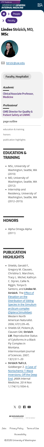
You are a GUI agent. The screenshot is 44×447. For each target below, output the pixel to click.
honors (7, 134)
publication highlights (14, 139)
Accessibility (20, 434)
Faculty (11, 21)
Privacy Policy (16, 428)
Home (3, 15)
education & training (13, 129)
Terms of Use (33, 428)
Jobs (4, 428)
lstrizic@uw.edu (15, 63)
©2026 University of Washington (20, 440)
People (16, 14)
